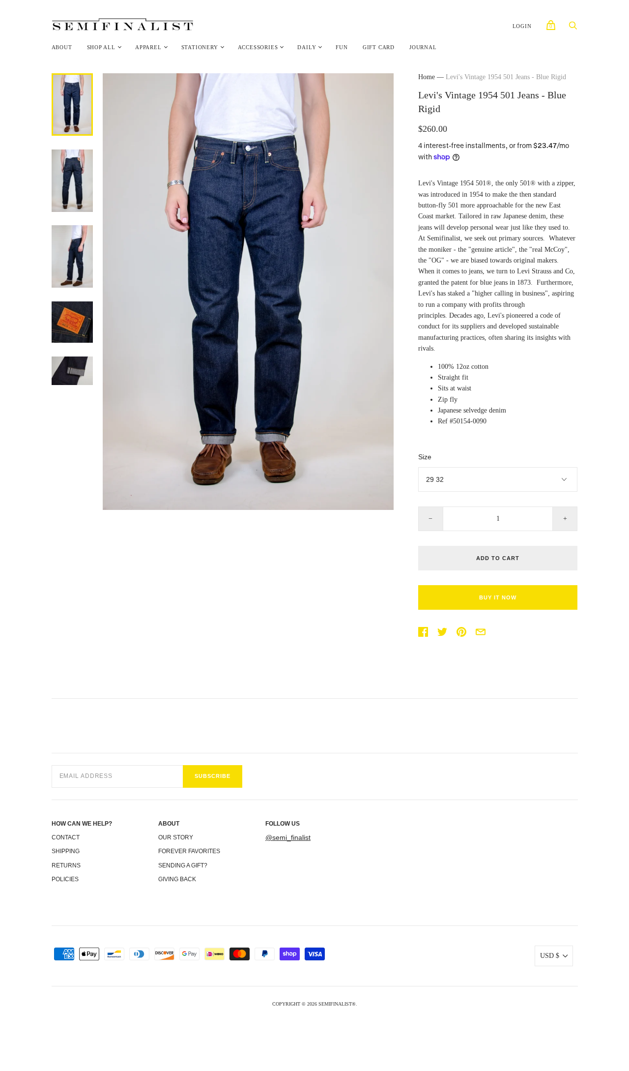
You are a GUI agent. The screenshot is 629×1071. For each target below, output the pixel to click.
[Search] (573, 28)
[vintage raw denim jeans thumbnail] (72, 371)
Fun (341, 47)
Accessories (258, 47)
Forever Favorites (189, 851)
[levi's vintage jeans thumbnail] (72, 322)
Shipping (66, 851)
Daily (306, 47)
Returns (66, 865)
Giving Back (177, 879)
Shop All (101, 47)
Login (522, 26)
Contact (66, 837)
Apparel (148, 47)
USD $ (549, 955)
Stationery (199, 47)
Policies (65, 879)
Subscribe (212, 776)
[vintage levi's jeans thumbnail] (72, 180)
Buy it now (497, 597)
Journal (423, 47)
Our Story (175, 837)
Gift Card (379, 47)
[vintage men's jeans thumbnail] (72, 256)
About (62, 47)
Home (426, 77)
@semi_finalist (288, 837)
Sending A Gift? (182, 865)
